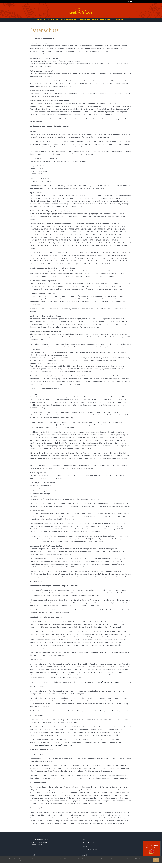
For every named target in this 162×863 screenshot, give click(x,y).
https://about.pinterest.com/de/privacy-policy (55, 745)
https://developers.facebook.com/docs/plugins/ (102, 627)
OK (156, 859)
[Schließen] (159, 841)
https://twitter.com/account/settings (111, 682)
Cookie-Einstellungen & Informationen (13, 860)
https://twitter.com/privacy (72, 678)
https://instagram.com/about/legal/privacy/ (111, 711)
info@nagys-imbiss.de (44, 181)
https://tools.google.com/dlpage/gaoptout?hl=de (105, 823)
